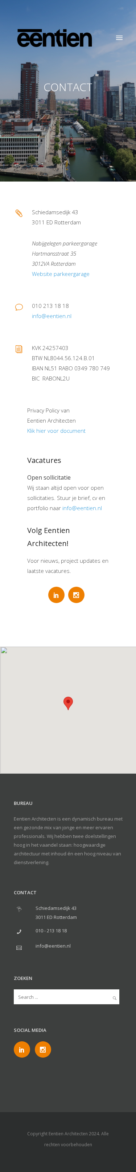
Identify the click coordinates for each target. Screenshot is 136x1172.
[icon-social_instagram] (78, 595)
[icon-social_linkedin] (58, 595)
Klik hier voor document (56, 430)
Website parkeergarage (61, 273)
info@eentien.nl (51, 316)
